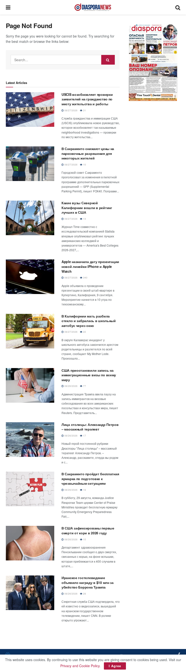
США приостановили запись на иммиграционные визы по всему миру (89, 375)
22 (84, 331)
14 (84, 218)
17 (84, 435)
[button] (153, 62)
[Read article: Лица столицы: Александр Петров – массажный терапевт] (30, 439)
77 (84, 386)
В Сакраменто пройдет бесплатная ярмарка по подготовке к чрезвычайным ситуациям (90, 478)
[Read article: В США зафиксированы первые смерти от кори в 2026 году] (30, 543)
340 (84, 277)
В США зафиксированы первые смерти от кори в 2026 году (88, 530)
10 (84, 164)
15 (84, 539)
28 (84, 593)
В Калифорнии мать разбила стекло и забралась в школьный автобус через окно (89, 321)
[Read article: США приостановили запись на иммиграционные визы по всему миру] (30, 385)
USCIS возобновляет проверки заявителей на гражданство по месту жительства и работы (87, 99)
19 (84, 489)
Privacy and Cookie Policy (80, 665)
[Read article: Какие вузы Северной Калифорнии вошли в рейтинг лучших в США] (30, 218)
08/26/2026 (71, 386)
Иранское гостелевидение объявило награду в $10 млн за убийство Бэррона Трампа (88, 582)
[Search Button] (177, 7)
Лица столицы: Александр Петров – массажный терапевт (90, 427)
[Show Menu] (8, 7)
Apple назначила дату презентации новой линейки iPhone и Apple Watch (90, 266)
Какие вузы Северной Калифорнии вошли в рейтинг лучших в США (87, 207)
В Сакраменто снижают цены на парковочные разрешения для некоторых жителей (88, 153)
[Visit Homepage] (93, 7)
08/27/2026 (71, 110)
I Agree (115, 666)
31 (84, 110)
